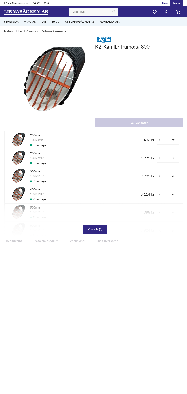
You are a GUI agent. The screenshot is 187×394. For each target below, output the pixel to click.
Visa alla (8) (95, 229)
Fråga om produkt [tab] (45, 241)
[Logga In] (166, 12)
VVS (44, 21)
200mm (35, 135)
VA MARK (30, 21)
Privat (165, 3)
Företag (176, 3)
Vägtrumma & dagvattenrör (54, 31)
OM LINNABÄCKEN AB (79, 21)
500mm (35, 207)
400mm (35, 189)
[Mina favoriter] (154, 12)
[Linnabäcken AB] (26, 11)
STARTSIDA (11, 21)
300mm (35, 171)
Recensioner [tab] (76, 241)
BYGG (56, 21)
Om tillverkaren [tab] (107, 241)
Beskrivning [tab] (14, 241)
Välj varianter (139, 122)
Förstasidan (9, 31)
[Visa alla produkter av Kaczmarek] (104, 39)
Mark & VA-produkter (28, 31)
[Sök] (114, 12)
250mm (35, 153)
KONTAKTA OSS (110, 21)
